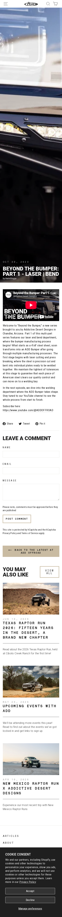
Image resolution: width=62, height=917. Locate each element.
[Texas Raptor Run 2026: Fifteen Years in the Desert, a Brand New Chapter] (31, 599)
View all (49, 572)
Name (7, 447)
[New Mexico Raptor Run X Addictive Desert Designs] (31, 759)
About (8, 842)
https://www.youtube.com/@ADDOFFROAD (28, 410)
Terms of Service (30, 533)
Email (7, 464)
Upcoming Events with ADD (29, 708)
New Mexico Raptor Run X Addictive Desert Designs (31, 788)
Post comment (17, 518)
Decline (30, 900)
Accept (30, 891)
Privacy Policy (27, 882)
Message (10, 480)
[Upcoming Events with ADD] (31, 682)
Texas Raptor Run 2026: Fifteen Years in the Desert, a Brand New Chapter (28, 630)
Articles (11, 836)
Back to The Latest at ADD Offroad (33, 551)
